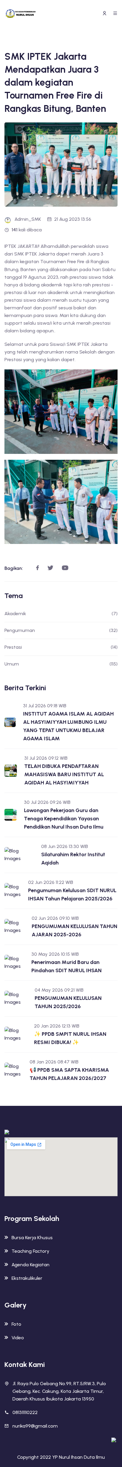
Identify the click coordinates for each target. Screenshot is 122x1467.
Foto (16, 1324)
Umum (61, 664)
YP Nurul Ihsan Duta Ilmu (78, 1457)
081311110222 (25, 1412)
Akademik (61, 613)
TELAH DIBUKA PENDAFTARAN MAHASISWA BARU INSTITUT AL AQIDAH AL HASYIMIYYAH (64, 774)
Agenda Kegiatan (30, 1264)
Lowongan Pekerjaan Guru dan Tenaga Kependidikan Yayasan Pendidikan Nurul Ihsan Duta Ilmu (63, 818)
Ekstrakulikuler (27, 1278)
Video (18, 1337)
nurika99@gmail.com (35, 1426)
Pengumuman (61, 630)
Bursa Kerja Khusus (32, 1237)
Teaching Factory (30, 1251)
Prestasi (61, 647)
